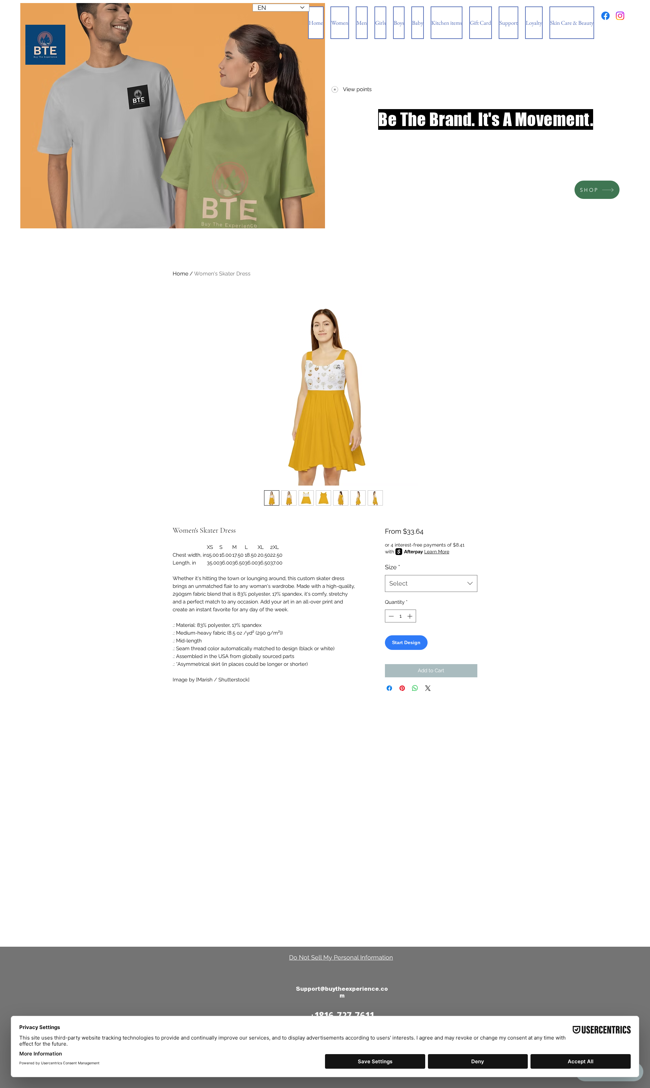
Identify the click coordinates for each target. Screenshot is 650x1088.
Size (392, 567)
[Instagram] (620, 15)
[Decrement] (390, 616)
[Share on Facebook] (389, 688)
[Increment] (410, 616)
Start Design (406, 642)
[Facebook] (605, 15)
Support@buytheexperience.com (342, 992)
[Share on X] (428, 688)
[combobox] (431, 583)
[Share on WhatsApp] (415, 688)
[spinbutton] (400, 616)
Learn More (436, 551)
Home (180, 273)
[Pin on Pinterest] (402, 688)
